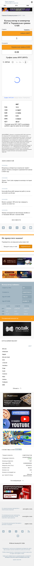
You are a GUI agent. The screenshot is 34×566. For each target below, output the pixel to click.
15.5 (17, 107)
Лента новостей (8, 161)
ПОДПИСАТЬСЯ (25, 246)
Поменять (27, 29)
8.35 (17, 116)
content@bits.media (27, 516)
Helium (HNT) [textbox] (25, 33)
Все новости (16, 220)
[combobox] (17, 33)
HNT (17, 104)
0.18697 (18, 110)
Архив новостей (17, 559)
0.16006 (18, 113)
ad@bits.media (28, 523)
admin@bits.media (27, 509)
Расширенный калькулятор (10, 318)
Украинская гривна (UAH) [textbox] (20, 47)
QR (28, 557)
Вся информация (16, 480)
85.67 (17, 122)
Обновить (16, 388)
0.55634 (18, 119)
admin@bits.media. (19, 553)
